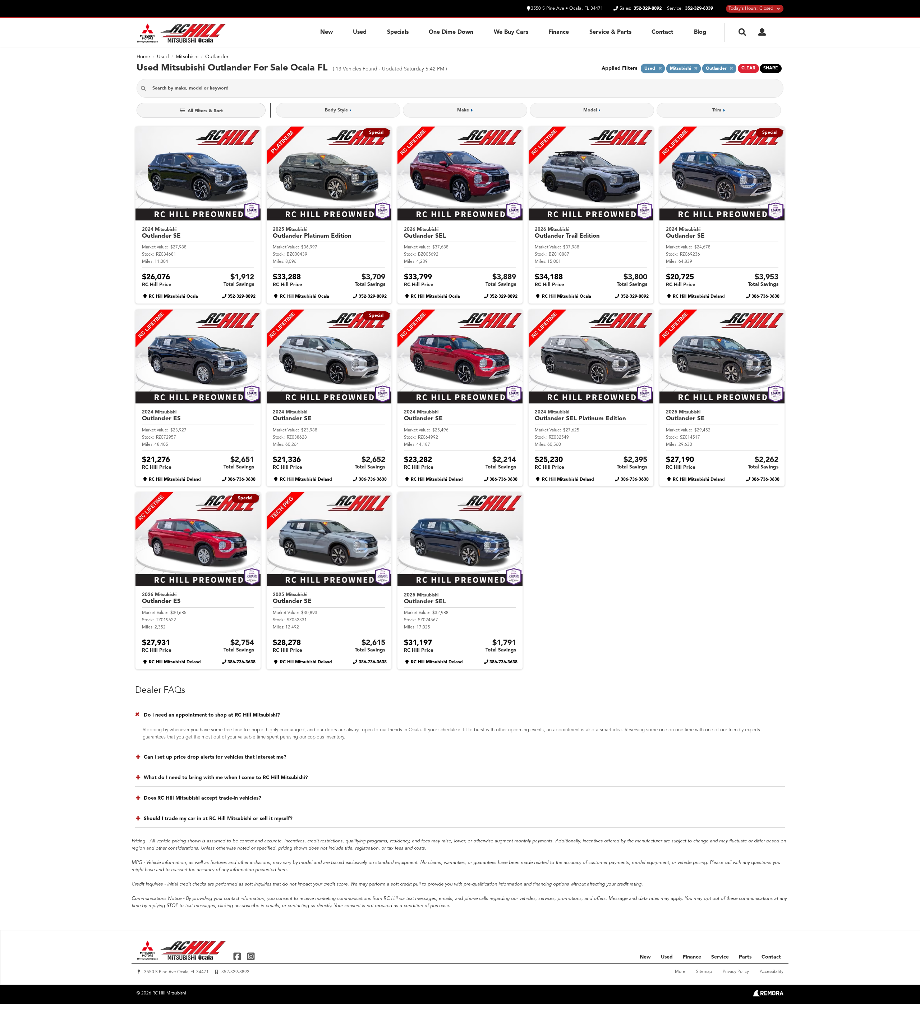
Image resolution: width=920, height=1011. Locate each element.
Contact (662, 32)
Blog (700, 32)
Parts (745, 957)
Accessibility (771, 972)
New (326, 32)
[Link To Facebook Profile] (238, 956)
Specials (398, 32)
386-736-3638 (765, 296)
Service (720, 957)
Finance (558, 32)
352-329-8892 (241, 296)
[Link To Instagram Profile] (250, 956)
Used (360, 32)
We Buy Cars (511, 32)
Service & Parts (610, 32)
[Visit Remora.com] (768, 995)
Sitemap (704, 972)
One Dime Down (451, 32)
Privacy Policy (736, 972)
